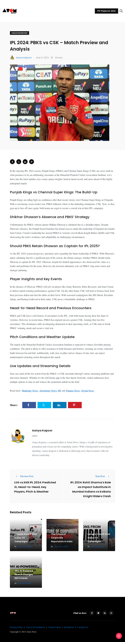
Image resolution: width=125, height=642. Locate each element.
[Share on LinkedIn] (25, 161)
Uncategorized (19, 33)
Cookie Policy (54, 627)
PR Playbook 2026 (106, 11)
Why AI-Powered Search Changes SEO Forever (23, 574)
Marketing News (30, 390)
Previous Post (26, 476)
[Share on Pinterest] (31, 161)
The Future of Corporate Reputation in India (61, 538)
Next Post (100, 476)
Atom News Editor (24, 546)
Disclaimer (69, 627)
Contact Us (82, 627)
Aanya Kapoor (42, 430)
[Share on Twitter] (18, 161)
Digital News (87, 390)
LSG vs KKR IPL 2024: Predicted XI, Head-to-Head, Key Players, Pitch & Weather (35, 486)
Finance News (73, 390)
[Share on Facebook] (12, 161)
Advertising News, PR (50, 390)
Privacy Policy (16, 627)
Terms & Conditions (35, 627)
